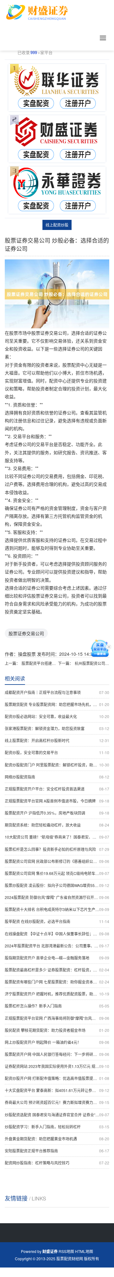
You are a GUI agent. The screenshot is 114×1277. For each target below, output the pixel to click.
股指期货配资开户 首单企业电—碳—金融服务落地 (57, 957)
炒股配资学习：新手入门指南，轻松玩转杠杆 (57, 1126)
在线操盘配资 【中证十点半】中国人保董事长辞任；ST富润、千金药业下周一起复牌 (57, 933)
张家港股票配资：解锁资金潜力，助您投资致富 (57, 728)
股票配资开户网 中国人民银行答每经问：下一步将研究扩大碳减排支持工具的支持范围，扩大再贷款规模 (57, 1054)
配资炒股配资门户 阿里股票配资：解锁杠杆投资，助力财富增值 (57, 764)
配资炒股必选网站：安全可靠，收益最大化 (57, 716)
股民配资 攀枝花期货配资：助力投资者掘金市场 (57, 1030)
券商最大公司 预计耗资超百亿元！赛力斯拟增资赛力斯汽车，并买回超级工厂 (57, 1102)
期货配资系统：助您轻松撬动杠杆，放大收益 (57, 825)
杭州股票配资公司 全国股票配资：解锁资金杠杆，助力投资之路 (92, 663)
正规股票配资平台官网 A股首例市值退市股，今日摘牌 (57, 800)
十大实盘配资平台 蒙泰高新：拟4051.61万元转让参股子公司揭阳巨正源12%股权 (57, 1090)
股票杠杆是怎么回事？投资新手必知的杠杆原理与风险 (57, 849)
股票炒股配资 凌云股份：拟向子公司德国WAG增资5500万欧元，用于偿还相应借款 (57, 885)
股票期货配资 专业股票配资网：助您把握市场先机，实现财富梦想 (57, 704)
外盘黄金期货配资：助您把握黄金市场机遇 (57, 1138)
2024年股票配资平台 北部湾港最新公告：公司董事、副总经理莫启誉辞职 (57, 945)
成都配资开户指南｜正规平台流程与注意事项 (57, 692)
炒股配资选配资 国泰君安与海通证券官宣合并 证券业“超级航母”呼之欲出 (57, 1114)
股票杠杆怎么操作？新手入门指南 (57, 1005)
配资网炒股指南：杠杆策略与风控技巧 (57, 1162)
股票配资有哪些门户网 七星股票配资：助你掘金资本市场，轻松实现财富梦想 (57, 981)
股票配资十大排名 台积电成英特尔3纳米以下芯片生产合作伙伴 (57, 909)
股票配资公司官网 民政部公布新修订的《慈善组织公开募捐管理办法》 (57, 861)
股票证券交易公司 (26, 633)
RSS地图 (66, 1251)
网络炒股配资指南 (57, 776)
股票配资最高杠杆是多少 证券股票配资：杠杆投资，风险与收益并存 (57, 969)
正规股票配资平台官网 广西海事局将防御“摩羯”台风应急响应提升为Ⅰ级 (57, 1018)
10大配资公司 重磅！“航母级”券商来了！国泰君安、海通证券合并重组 (57, 837)
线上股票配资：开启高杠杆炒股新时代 (57, 740)
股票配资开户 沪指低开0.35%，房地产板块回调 (57, 812)
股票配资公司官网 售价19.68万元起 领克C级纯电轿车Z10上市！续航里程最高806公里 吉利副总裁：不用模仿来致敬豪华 (57, 873)
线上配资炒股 (57, 224)
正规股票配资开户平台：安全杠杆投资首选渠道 (57, 788)
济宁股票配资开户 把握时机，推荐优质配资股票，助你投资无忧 (57, 993)
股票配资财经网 (69, 1258)
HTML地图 (84, 1251)
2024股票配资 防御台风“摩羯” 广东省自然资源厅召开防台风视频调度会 (57, 897)
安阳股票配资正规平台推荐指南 (57, 1150)
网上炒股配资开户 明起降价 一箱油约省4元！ (57, 1042)
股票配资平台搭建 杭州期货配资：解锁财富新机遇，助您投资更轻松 (39, 663)
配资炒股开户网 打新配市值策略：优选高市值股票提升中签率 (57, 1078)
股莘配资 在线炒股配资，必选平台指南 (57, 921)
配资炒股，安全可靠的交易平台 (57, 752)
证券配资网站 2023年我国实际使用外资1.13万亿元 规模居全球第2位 (57, 1066)
